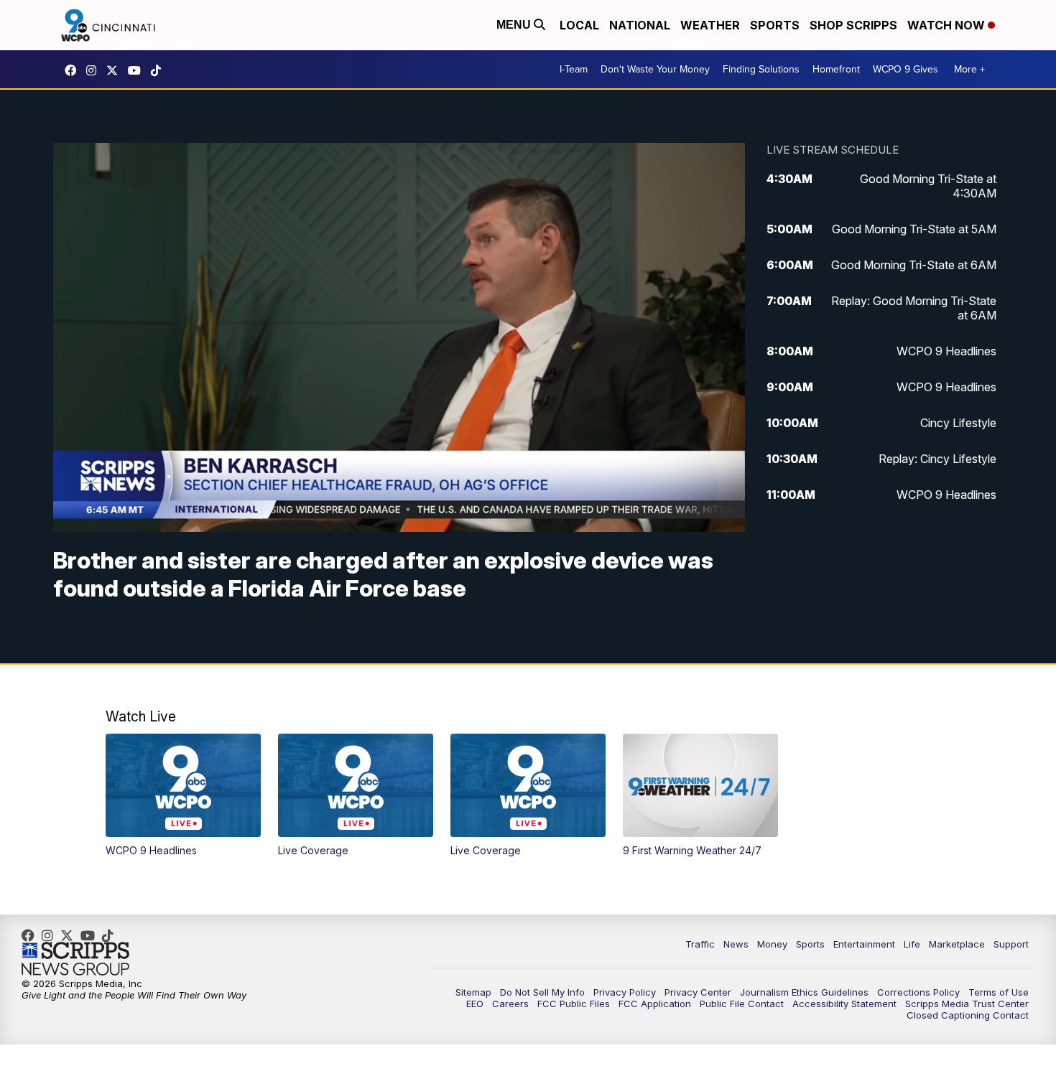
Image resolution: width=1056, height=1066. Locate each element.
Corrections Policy (918, 992)
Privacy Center (697, 992)
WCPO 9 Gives (905, 69)
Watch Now (947, 25)
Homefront (836, 69)
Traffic (700, 944)
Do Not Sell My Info (542, 992)
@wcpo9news (159, 70)
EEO (474, 1003)
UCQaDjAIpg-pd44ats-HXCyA (138, 70)
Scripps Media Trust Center (967, 1003)
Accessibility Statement (844, 1003)
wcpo (115, 70)
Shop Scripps (853, 25)
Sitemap (473, 992)
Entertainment (864, 944)
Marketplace (957, 944)
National (639, 25)
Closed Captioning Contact (968, 1015)
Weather (710, 25)
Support (1011, 944)
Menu (515, 25)
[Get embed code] (674, 495)
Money (772, 944)
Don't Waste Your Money (655, 69)
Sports (775, 25)
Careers (510, 1003)
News (736, 944)
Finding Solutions (761, 69)
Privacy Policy (624, 992)
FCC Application (655, 1003)
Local (579, 25)
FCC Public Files (573, 1003)
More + (969, 69)
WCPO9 (74, 70)
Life (912, 944)
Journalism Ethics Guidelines (804, 992)
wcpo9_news (94, 70)
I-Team (574, 69)
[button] (72, 495)
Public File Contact (742, 1003)
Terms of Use (998, 992)
